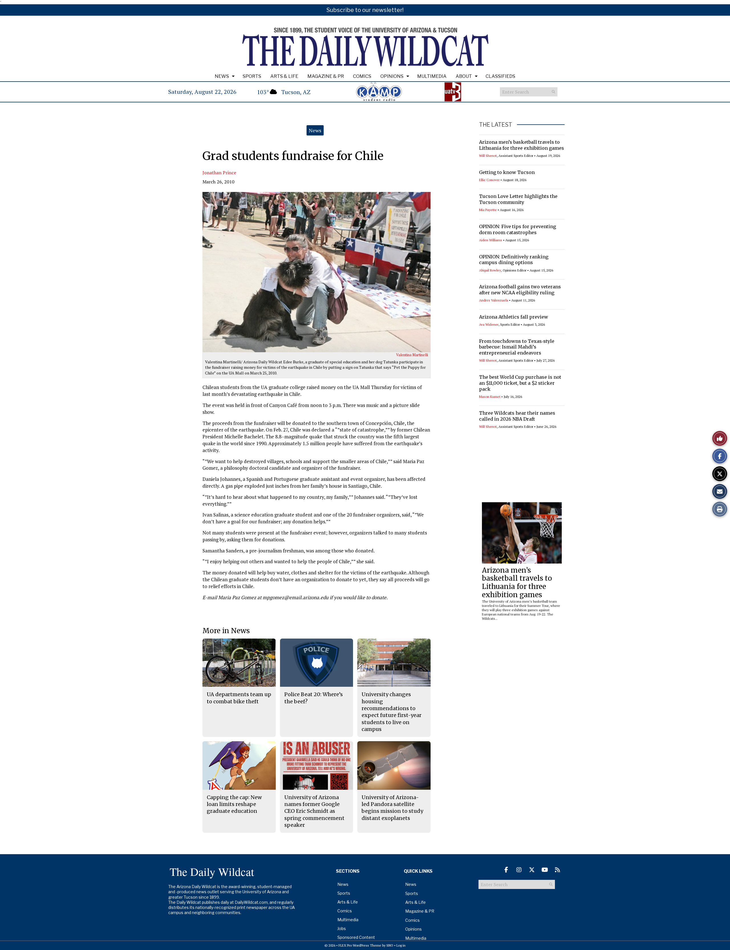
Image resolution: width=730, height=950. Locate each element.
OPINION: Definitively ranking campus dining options (513, 260)
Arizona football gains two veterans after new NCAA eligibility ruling (520, 289)
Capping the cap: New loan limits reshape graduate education (234, 804)
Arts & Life (284, 76)
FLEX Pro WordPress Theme (359, 945)
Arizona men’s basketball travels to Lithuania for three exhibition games (521, 145)
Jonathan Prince (219, 172)
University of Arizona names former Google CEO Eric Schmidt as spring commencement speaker (314, 811)
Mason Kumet (489, 396)
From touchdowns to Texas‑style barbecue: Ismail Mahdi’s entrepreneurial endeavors (516, 347)
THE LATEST (495, 124)
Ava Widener (488, 324)
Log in (400, 945)
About (464, 76)
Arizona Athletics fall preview (513, 317)
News (222, 76)
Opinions (391, 76)
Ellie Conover (489, 180)
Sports (252, 76)
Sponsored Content (356, 937)
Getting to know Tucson (507, 172)
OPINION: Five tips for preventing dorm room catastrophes (517, 229)
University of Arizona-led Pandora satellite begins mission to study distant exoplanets (392, 807)
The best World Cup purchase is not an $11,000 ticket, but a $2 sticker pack (520, 383)
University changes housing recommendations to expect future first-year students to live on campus (391, 711)
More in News (226, 630)
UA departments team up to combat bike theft (239, 697)
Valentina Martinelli (412, 354)
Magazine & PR (325, 76)
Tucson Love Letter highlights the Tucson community (518, 199)
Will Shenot (488, 155)
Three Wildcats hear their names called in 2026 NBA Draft (517, 416)
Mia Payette (488, 210)
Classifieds (500, 76)
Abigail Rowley (490, 270)
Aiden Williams (490, 240)
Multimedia (432, 76)
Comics (362, 76)
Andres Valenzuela (493, 300)
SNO (389, 945)
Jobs (341, 928)
